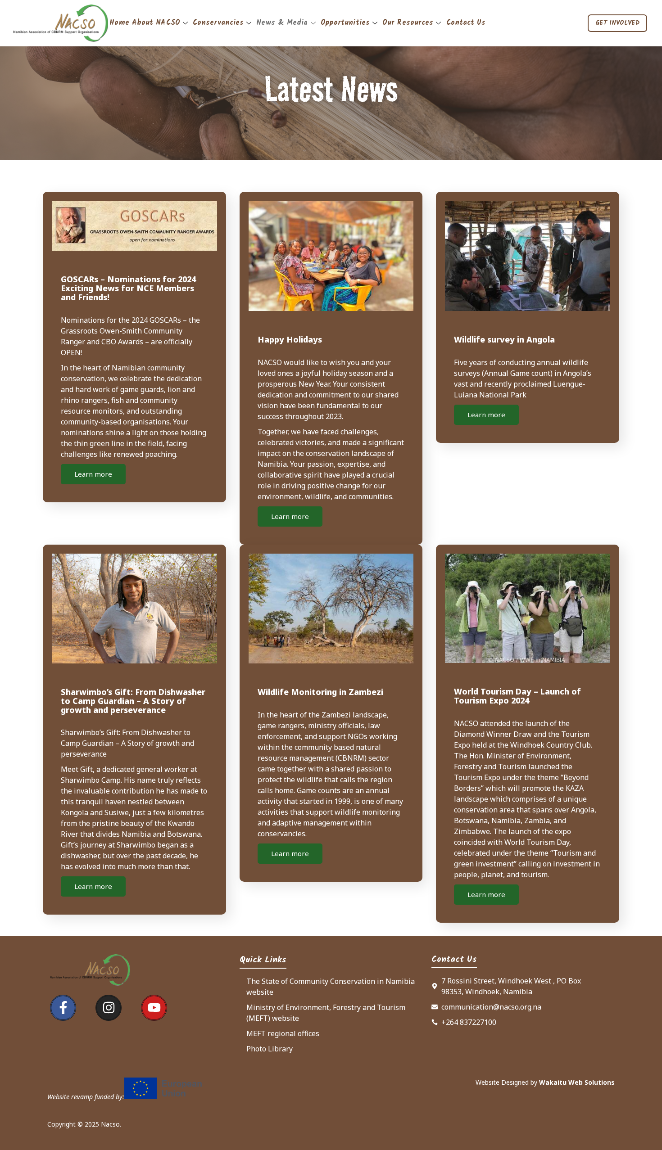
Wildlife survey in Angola (504, 339)
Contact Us (466, 22)
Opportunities (345, 22)
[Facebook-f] (63, 1008)
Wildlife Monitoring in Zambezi (320, 691)
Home (119, 22)
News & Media (282, 22)
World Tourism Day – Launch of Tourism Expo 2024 (517, 696)
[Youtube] (154, 1008)
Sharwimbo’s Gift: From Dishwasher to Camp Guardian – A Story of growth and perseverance (133, 700)
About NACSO (156, 22)
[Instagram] (108, 1008)
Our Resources (407, 22)
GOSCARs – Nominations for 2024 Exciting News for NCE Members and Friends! (128, 288)
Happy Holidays (290, 339)
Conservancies (218, 22)
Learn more (93, 473)
